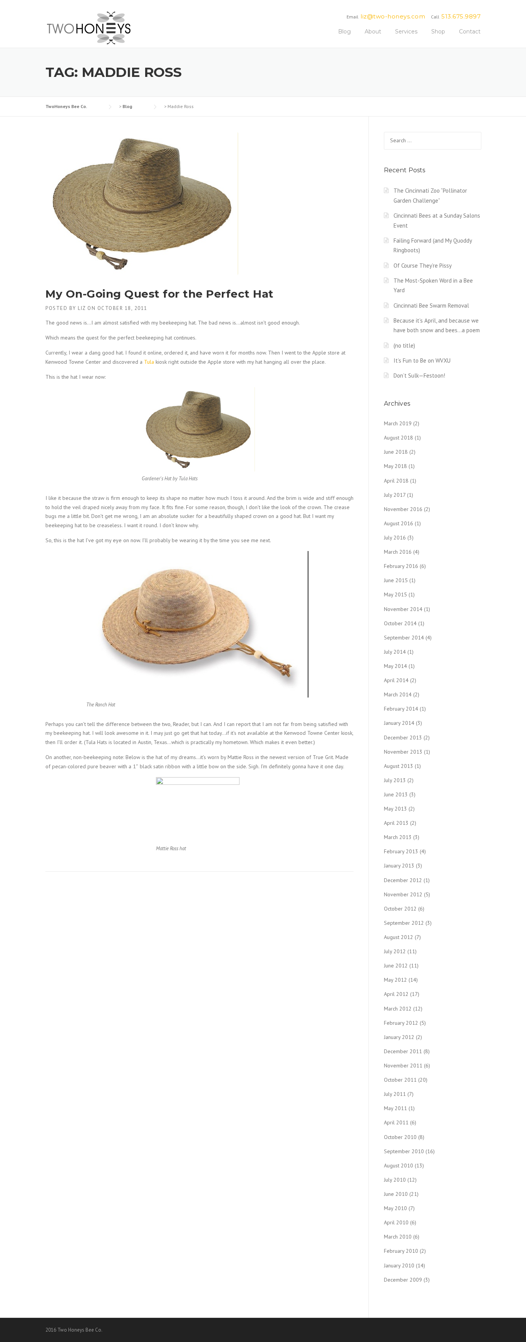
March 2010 (398, 1236)
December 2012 (403, 880)
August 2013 (398, 766)
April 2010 (396, 1222)
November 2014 (403, 609)
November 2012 (403, 894)
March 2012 (398, 1008)
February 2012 (401, 1022)
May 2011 (395, 1108)
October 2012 (400, 908)
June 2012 (396, 965)
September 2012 (404, 922)
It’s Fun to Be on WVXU (422, 360)
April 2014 (396, 680)
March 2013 (398, 837)
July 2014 (395, 651)
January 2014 (399, 722)
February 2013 (401, 851)
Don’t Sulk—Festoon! (419, 375)
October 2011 (400, 1079)
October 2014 (400, 623)
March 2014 (398, 694)
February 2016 (401, 566)
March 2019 (398, 423)
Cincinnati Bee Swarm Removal (431, 305)
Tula (149, 361)
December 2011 (403, 1051)
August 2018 (398, 437)
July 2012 (395, 951)
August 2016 (398, 523)
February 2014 (401, 708)
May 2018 (395, 466)
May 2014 (395, 666)
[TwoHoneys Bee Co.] (88, 27)
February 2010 (401, 1250)
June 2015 (396, 580)
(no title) (404, 345)
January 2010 (399, 1265)
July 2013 (395, 780)
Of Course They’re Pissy (423, 265)
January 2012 (399, 1037)
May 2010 (395, 1208)
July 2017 (394, 494)
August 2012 (398, 937)
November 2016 (403, 509)
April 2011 (396, 1122)
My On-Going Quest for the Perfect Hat (159, 293)
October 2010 (400, 1137)
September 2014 (404, 637)
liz (82, 308)
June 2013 (396, 794)
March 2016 (398, 551)
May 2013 (395, 808)
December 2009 (403, 1279)
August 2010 (398, 1165)
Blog (344, 31)
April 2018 (396, 480)
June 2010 (396, 1193)
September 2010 (404, 1151)
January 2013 (399, 865)
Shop (438, 31)
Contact (470, 31)
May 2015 (395, 594)
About (373, 31)
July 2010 (395, 1179)
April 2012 (396, 994)
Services (406, 31)
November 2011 (403, 1065)
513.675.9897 (461, 16)
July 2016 (395, 537)
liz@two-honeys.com (392, 16)
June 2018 (396, 451)
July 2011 (395, 1094)
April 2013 (396, 822)
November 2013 (403, 751)
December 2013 (403, 737)
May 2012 (395, 979)
